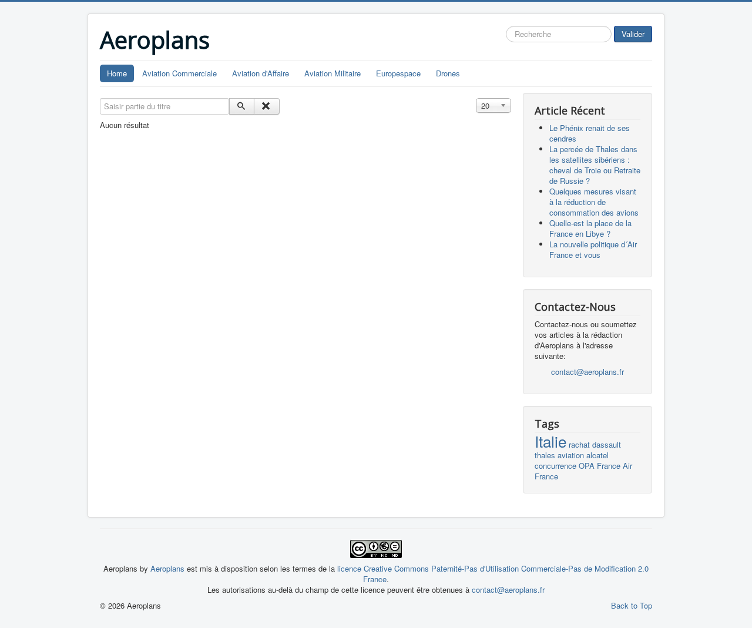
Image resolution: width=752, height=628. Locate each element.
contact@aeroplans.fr (587, 371)
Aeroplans (168, 568)
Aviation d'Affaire (260, 73)
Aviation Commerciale (179, 73)
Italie (550, 441)
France (608, 465)
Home (117, 73)
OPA (587, 465)
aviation (571, 455)
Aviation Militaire (332, 73)
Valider (633, 33)
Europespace (398, 73)
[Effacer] (266, 106)
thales (545, 455)
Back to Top (631, 605)
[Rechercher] (241, 106)
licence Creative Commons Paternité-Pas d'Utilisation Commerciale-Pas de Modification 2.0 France (493, 574)
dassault (606, 444)
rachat (579, 444)
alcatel (597, 455)
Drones (448, 73)
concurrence (555, 465)
